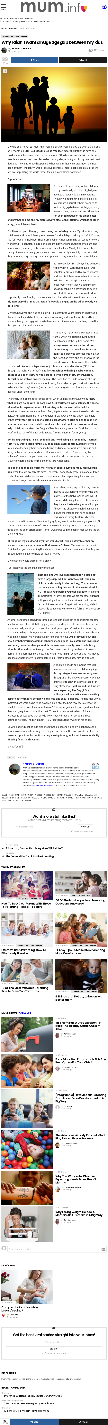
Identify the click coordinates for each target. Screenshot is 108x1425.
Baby (74, 895)
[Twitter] (97, 767)
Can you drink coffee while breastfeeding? (19, 1308)
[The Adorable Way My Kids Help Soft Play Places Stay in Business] (27, 1149)
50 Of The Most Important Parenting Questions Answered (80, 901)
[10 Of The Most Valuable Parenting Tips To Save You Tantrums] (27, 972)
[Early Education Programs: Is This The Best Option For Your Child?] (27, 1071)
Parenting (36, 898)
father (7, 797)
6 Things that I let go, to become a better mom (78, 998)
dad (60, 795)
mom (52, 797)
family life (92, 795)
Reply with (103, 1249)
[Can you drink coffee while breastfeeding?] (27, 1287)
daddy (69, 795)
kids (45, 797)
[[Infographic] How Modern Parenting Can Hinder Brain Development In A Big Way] (27, 1108)
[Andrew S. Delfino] (14, 773)
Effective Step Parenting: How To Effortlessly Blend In (23, 951)
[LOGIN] (104, 7)
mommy (62, 797)
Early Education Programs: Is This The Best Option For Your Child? (80, 1060)
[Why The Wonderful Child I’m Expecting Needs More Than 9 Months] (27, 1188)
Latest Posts (22, 757)
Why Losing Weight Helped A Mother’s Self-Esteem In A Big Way (79, 1213)
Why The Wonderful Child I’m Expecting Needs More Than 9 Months (75, 1179)
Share (5, 71)
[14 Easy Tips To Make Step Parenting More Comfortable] (81, 930)
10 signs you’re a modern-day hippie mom (26, 1410)
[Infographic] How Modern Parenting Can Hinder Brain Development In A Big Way (80, 1098)
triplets (18, 800)
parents (86, 797)
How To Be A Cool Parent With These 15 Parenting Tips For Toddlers (26, 905)
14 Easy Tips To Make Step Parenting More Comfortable (80, 951)
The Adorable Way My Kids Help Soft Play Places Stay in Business (80, 1136)
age (5, 795)
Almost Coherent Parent (42, 785)
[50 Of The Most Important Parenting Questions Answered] (81, 884)
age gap (15, 795)
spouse (7, 800)
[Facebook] (93, 767)
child (40, 795)
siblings (98, 797)
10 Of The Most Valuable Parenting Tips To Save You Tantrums (25, 989)
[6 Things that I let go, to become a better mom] (81, 976)
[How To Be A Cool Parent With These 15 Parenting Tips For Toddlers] (27, 885)
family (79, 795)
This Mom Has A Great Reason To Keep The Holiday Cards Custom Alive (78, 1026)
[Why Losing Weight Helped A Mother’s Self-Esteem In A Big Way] (27, 1224)
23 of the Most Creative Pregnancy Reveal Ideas (29, 1403)
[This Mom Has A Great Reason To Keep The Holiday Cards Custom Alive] (27, 1034)
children (50, 795)
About (11, 757)
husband (35, 797)
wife (28, 800)
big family (28, 795)
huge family (20, 797)
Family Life (23, 898)
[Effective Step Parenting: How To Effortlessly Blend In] (27, 930)
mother (74, 797)
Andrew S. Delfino (34, 764)
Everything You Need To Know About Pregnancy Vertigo (33, 1395)
